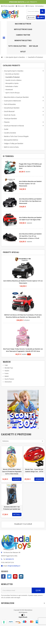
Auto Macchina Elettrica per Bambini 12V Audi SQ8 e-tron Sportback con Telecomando (30, 201)
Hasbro (7, 371)
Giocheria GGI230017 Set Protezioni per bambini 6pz (11, 508)
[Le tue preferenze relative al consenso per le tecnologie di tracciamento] (4, 622)
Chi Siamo (30, 6)
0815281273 (10, 559)
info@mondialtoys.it (13, 566)
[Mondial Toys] (10, 14)
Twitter (9, 576)
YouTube (15, 576)
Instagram (21, 576)
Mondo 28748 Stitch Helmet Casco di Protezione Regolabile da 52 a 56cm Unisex (11, 472)
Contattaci (40, 6)
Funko (6, 373)
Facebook (3, 576)
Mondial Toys (9, 368)
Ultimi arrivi (20, 6)
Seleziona (5, 441)
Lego (6, 365)
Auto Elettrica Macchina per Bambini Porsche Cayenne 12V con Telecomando (30, 184)
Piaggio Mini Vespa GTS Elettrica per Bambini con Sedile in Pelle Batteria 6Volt (30, 166)
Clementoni (8, 382)
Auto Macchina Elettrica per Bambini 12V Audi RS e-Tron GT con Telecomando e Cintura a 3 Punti (30, 236)
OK (39, 590)
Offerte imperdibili (7, 6)
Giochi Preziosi (9, 379)
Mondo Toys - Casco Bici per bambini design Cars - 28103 (34, 470)
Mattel (7, 376)
